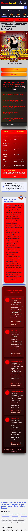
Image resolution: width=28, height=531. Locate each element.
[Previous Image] (1, 45)
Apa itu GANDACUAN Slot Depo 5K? (13, 95)
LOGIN (7, 19)
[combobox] (12, 7)
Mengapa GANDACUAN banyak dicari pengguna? (13, 119)
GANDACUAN (9, 205)
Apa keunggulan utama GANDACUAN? (10, 113)
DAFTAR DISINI (14, 69)
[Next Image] (27, 45)
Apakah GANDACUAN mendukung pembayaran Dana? (14, 107)
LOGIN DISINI (14, 74)
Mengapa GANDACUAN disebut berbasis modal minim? (13, 101)
